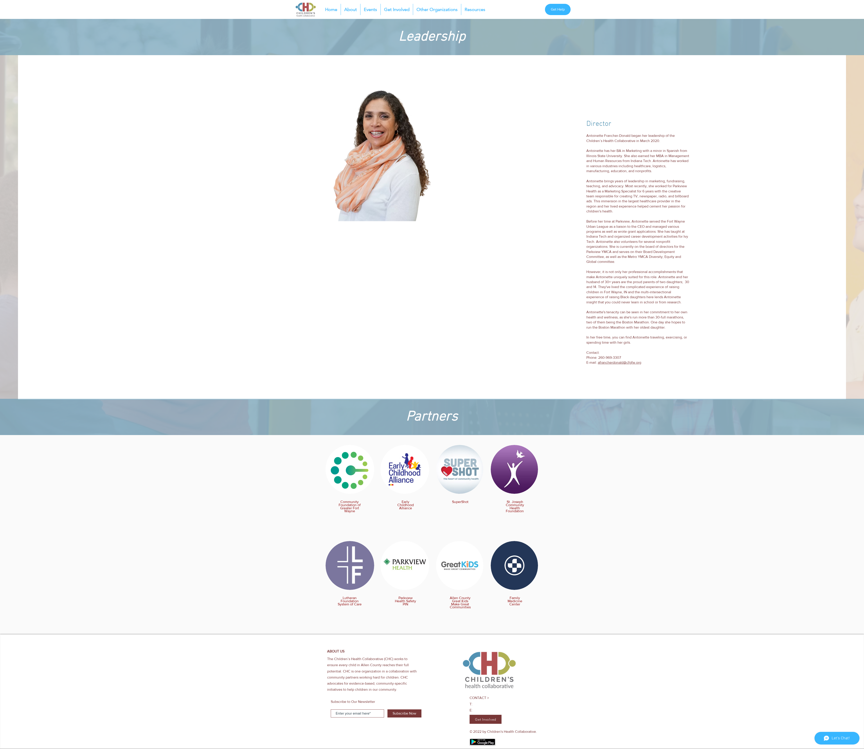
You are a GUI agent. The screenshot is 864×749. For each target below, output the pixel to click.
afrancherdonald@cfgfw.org (619, 362)
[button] (475, 9)
